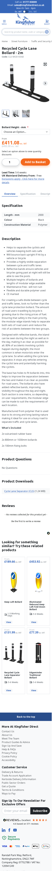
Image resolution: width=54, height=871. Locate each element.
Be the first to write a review (25, 521)
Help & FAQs (9, 749)
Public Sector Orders (13, 782)
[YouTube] (15, 829)
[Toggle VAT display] (25, 11)
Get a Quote (9, 786)
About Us (7, 735)
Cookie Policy (9, 756)
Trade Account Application (17, 775)
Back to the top (26, 716)
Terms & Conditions (13, 790)
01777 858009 (30, 1)
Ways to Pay (8, 793)
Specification (28, 193)
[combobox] (26, 32)
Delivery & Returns (12, 772)
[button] (26, 521)
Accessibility (8, 760)
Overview (9, 193)
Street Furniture (19, 41)
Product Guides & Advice (16, 742)
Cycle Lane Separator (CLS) (19, 491)
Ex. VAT (18, 11)
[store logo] (25, 19)
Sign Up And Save (12, 745)
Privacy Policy (9, 753)
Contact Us (8, 731)
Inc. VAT (33, 11)
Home (5, 41)
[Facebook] (10, 829)
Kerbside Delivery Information (19, 779)
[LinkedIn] (4, 829)
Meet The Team (10, 738)
